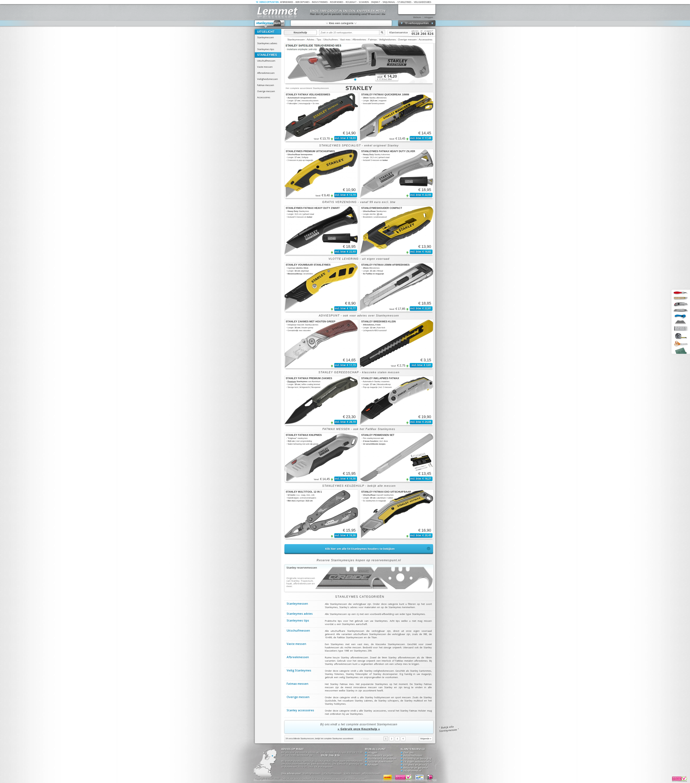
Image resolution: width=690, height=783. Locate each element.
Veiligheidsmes (422, 2)
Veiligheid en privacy (415, 764)
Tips (318, 39)
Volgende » (425, 738)
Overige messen (266, 91)
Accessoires (263, 97)
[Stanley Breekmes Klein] (396, 343)
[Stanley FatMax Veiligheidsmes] (321, 116)
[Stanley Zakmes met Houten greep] (321, 343)
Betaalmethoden (412, 755)
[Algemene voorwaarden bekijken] (330, 779)
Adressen (373, 764)
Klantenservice (398, 32)
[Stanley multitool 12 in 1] (321, 514)
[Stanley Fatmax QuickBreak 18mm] (396, 116)
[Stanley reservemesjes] (358, 590)
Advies (310, 39)
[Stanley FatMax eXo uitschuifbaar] (396, 514)
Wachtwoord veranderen (382, 758)
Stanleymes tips (265, 49)
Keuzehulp (300, 32)
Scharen (364, 2)
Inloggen (428, 17)
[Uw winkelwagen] (416, 9)
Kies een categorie (341, 23)
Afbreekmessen (266, 73)
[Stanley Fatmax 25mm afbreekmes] (396, 287)
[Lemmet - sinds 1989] (277, 11)
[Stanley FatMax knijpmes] (321, 457)
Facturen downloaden (380, 761)
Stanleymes (404, 2)
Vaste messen (265, 66)
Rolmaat (351, 2)
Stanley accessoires (300, 710)
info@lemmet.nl (412, 771)
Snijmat (375, 2)
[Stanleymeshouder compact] (396, 230)
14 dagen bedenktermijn (417, 761)
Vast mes (345, 39)
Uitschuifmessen (266, 60)
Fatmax (372, 39)
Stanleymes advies (267, 43)
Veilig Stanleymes (299, 670)
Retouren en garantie (415, 767)
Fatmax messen (265, 85)
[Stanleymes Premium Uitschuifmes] (321, 173)
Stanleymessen (265, 37)
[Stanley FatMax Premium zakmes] (321, 400)
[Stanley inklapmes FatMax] (396, 400)
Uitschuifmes (330, 39)
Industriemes (320, 2)
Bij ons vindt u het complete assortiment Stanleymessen (358, 726)
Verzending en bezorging (417, 758)
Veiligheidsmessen (267, 79)
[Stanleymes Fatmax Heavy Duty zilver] (396, 173)
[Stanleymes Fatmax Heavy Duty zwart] (321, 230)
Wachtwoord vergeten (380, 755)
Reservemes (336, 2)
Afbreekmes (286, 2)
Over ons (408, 752)
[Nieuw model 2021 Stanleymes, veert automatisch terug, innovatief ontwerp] (358, 82)
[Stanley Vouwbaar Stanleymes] (321, 287)
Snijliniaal (389, 2)
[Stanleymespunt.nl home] (270, 24)
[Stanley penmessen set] (396, 457)
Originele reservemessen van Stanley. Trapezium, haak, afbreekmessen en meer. (300, 582)
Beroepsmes (303, 2)
